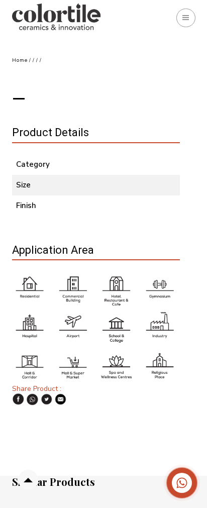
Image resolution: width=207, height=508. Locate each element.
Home (20, 60)
